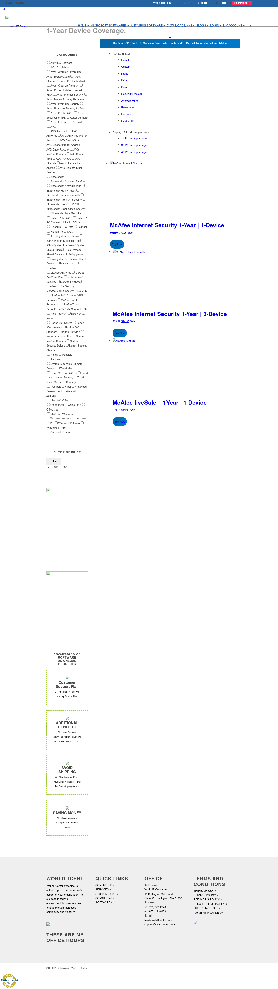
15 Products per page (134, 138)
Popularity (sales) (131, 94)
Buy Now (117, 244)
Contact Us (103, 885)
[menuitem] (166, 3)
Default (125, 60)
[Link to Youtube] (269, 3)
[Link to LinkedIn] (263, 3)
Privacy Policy (205, 895)
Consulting (103, 898)
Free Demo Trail (206, 908)
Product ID (127, 121)
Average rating (129, 101)
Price (124, 80)
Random (126, 114)
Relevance (127, 107)
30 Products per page (134, 145)
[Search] (249, 25)
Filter (54, 461)
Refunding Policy (207, 899)
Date (124, 87)
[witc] (16, 25)
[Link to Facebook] (257, 3)
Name (124, 73)
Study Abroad (105, 894)
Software (102, 902)
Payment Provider (207, 912)
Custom (125, 66)
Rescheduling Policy (209, 904)
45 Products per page (134, 152)
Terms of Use (204, 891)
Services (102, 889)
